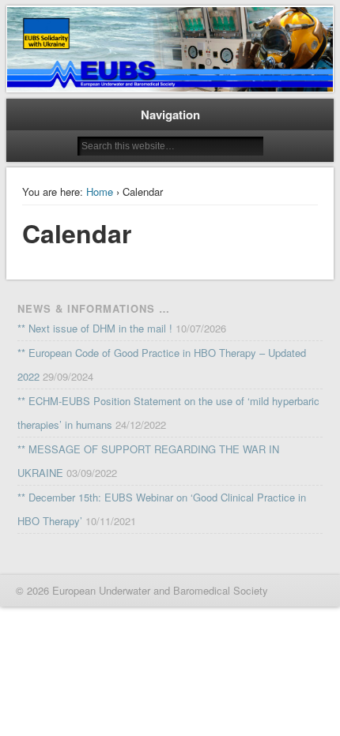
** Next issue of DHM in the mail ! (94, 328)
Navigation (170, 114)
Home (99, 191)
